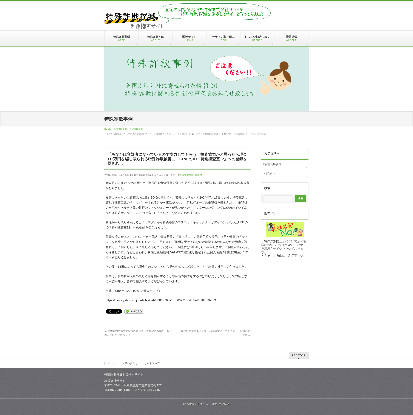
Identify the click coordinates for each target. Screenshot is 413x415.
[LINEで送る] (133, 311)
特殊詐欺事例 (186, 175)
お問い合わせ (130, 363)
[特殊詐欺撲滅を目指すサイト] (187, 24)
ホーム (112, 363)
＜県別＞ (269, 173)
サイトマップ (152, 363)
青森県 (198, 175)
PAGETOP (298, 355)
